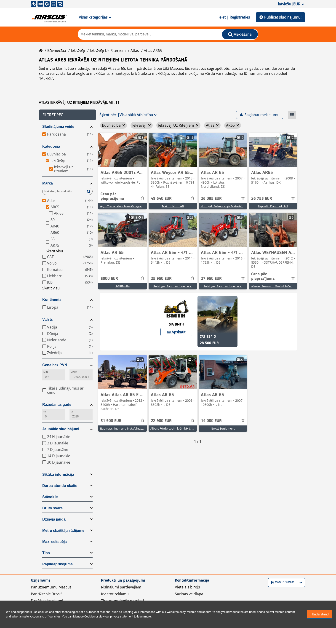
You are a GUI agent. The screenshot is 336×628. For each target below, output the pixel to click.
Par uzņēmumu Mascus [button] (51, 587)
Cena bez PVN (54, 365)
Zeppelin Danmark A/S (273, 206)
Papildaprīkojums (57, 564)
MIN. (45, 372)
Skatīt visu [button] (54, 251)
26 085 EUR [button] (211, 199)
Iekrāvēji (78, 50)
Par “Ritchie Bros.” (46, 593)
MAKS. (74, 372)
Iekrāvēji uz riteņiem (108, 50)
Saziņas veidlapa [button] (189, 593)
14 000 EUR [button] (211, 421)
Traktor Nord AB (173, 206)
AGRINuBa (122, 286)
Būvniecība (56, 50)
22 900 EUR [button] (161, 421)
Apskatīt (179, 331)
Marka (47, 183)
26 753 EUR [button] (261, 199)
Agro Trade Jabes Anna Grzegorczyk (124, 206)
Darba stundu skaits (59, 486)
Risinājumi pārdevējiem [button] (121, 587)
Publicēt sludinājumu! (282, 17)
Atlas (135, 50)
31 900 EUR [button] (111, 421)
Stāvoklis (50, 497)
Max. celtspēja (54, 542)
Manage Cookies (84, 616)
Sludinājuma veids (58, 126)
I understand (319, 614)
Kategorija (51, 146)
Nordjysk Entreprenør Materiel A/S (223, 206)
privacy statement (121, 616)
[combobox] (271, 582)
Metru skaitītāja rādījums (63, 530)
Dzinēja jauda (54, 519)
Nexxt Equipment (223, 428)
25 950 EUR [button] (161, 279)
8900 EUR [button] (109, 279)
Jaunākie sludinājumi (60, 429)
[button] (67, 115)
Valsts (47, 319)
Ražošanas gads (56, 404)
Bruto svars (52, 508)
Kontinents (51, 300)
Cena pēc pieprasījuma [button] (112, 196)
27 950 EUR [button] (211, 279)
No (44, 411)
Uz (72, 411)
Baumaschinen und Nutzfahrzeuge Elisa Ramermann (135, 428)
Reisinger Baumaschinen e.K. (172, 286)
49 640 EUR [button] (161, 199)
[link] (122, 150)
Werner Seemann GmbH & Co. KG (273, 286)
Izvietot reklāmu (115, 593)
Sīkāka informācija (58, 474)
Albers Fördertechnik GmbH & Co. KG (175, 428)
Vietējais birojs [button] (187, 587)
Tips (46, 553)
